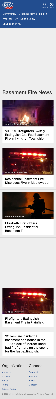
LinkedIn (33, 384)
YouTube (33, 376)
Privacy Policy (9, 389)
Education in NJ (11, 23)
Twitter (32, 380)
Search (45, 7)
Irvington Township (14, 124)
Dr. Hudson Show (25, 18)
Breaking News (28, 13)
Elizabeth (9, 216)
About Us (6, 372)
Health (43, 13)
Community (9, 13)
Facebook (34, 372)
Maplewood (10, 172)
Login (51, 7)
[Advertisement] (28, 58)
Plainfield (9, 312)
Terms (5, 384)
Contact (6, 376)
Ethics (5, 380)
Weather (7, 18)
